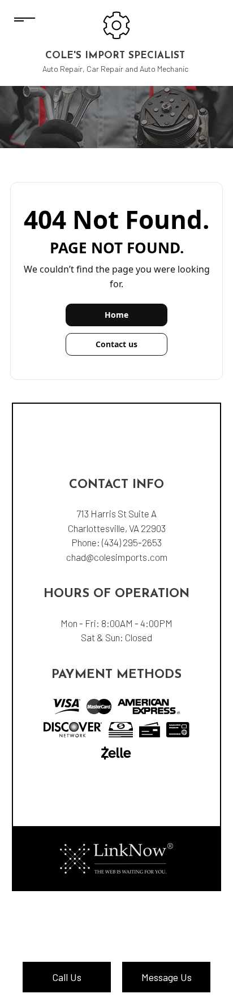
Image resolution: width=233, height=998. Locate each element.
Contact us (116, 344)
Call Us (66, 977)
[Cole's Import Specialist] (116, 24)
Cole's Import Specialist (115, 56)
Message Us (166, 977)
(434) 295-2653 (132, 542)
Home (116, 314)
